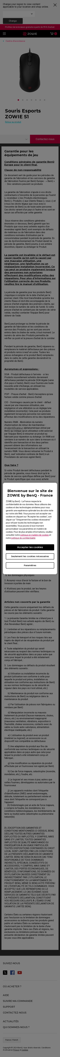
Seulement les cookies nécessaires (30, 556)
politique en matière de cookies (34, 535)
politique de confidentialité (23, 538)
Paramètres (30, 565)
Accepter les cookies (30, 547)
